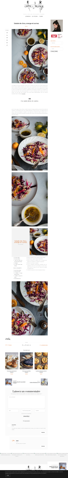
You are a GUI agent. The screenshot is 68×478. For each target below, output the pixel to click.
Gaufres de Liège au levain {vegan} (53, 467)
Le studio (35, 16)
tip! (54, 36)
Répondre (43, 432)
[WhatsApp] (7, 42)
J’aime (41, 16)
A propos (28, 16)
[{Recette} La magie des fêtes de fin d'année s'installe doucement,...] (62, 458)
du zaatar (23, 93)
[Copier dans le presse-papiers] (7, 45)
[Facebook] (7, 33)
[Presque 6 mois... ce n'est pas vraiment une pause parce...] (5, 458)
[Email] (7, 40)
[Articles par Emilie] (6, 345)
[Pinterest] (7, 37)
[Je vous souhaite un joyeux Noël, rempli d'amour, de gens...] (51, 458)
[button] (7, 365)
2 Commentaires (44, 345)
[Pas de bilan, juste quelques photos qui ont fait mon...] (39, 458)
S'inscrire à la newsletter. (26, 413)
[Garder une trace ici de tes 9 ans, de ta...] (28, 458)
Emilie (10, 345)
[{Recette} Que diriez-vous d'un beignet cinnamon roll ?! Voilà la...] (17, 458)
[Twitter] (7, 35)
